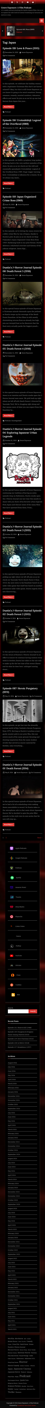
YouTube (18, 955)
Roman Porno (23, 1383)
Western (18, 1392)
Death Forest (24, 1344)
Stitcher (18, 965)
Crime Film (15, 1344)
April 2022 (12, 1275)
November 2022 (14, 1246)
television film (31, 1389)
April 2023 (12, 1225)
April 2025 (12, 1125)
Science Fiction (14, 1386)
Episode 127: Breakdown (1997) (19, 1047)
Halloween (20, 1358)
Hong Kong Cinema (13, 1362)
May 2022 (11, 1271)
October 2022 (13, 1250)
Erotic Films (23, 1350)
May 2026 (11, 1075)
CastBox (18, 985)
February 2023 (13, 1233)
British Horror (12, 1341)
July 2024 (11, 1163)
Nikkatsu (29, 1372)
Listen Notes (19, 926)
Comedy (30, 1341)
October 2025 (13, 1104)
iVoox (18, 975)
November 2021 (14, 1296)
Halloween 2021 (30, 1358)
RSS (18, 994)
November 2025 (14, 1100)
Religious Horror (13, 1383)
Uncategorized (16, 421)
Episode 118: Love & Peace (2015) (21, 48)
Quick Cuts (24, 1380)
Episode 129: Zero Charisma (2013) (21, 1039)
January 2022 (13, 1287)
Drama (31, 1344)
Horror (23, 1361)
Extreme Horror (24, 1352)
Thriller (11, 1392)
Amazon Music (20, 887)
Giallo (31, 1356)
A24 (25, 1338)
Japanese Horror (14, 1372)
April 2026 (12, 1079)
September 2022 (14, 1254)
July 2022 (11, 1263)
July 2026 (11, 1067)
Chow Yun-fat (22, 1341)
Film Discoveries (13, 1356)
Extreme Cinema (12, 1353)
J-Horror (32, 1365)
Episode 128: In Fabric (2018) (18, 1043)
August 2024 (12, 1158)
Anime (29, 1338)
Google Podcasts (21, 858)
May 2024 (11, 1171)
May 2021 (11, 1321)
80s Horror (19, 1339)
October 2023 (13, 1200)
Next (39, 838)
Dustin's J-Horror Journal (16, 1347)
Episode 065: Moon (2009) (23, 29)
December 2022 (14, 1242)
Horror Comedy (13, 1365)
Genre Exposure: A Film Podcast (16, 7)
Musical (23, 1372)
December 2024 (14, 1142)
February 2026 (13, 1088)
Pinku (17, 1377)
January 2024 (13, 1188)
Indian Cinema (24, 1365)
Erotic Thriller (32, 1350)
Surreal (16, 1389)
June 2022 (11, 1267)
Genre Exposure (27, 52)
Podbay (18, 946)
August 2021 (12, 1308)
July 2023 (11, 1213)
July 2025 (11, 1113)
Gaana (18, 936)
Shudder (24, 1386)
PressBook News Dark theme (26, 1405)
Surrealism (22, 1389)
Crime (9, 1344)
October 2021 (13, 1300)
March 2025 (12, 1129)
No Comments (10, 55)
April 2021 (12, 1325)
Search (10, 1008)
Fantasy (34, 1353)
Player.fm (18, 916)
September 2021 (14, 1304)
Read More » (9, 107)
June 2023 (11, 1217)
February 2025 (13, 1133)
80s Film (11, 1339)
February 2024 (13, 1183)
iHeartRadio (19, 907)
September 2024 (14, 1154)
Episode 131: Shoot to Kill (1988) (20, 1028)
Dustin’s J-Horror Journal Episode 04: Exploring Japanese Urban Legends (22, 432)
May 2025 (11, 1121)
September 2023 (14, 1204)
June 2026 (11, 1071)
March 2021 (12, 1329)
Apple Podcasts (20, 848)
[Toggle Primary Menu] (41, 20)
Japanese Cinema (22, 1368)
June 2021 (11, 1317)
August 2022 (12, 1258)
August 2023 (12, 1208)
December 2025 (14, 1096)
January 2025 (13, 1138)
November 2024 (14, 1146)
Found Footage (23, 1356)
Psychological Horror (13, 1380)
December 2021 (14, 1292)
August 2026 (12, 1063)
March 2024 (12, 1179)
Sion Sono (30, 1386)
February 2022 (13, 1283)
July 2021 (11, 1312)
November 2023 (14, 1196)
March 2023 (12, 1229)
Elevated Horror (13, 1350)
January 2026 (13, 1092)
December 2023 (14, 1192)
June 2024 (11, 1167)
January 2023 (13, 1237)
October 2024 (13, 1150)
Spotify (18, 877)
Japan (10, 1369)
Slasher (10, 1389)
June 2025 (11, 1117)
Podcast (17, 32)
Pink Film (11, 1377)
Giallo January (12, 1358)
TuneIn (18, 897)
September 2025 (14, 1108)
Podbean (18, 868)
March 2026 (12, 1083)
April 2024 (12, 1175)
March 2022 (12, 1279)
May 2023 (11, 1221)
